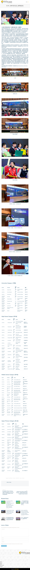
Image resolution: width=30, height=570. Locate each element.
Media (1, 564)
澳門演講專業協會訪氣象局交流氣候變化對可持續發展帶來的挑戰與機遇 (10, 518)
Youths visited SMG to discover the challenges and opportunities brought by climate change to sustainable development (25, 512)
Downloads (2, 565)
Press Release (3, 11)
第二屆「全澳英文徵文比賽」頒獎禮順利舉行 (24, 518)
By (14, 478)
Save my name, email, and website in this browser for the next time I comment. (12, 543)
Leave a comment (22, 478)
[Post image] (3, 502)
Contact (1, 566)
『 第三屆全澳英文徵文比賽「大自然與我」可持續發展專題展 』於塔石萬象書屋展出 (25, 503)
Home (1, 561)
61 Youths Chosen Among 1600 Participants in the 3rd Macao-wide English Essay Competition (10, 512)
